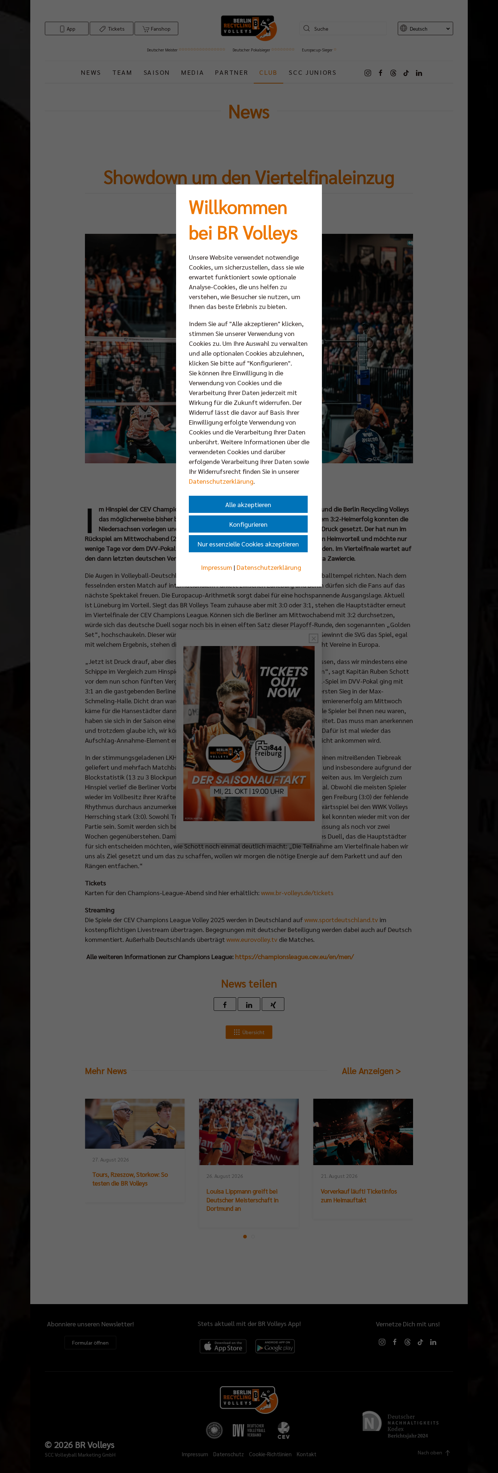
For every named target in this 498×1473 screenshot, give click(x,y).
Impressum (216, 567)
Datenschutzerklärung (221, 481)
